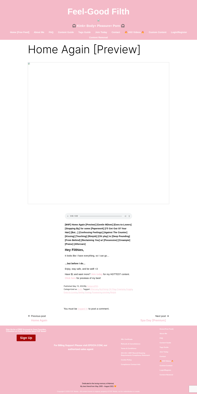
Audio (80, 289)
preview (105, 292)
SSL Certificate (126, 339)
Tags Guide (84, 32)
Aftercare (94, 289)
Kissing (88, 292)
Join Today (101, 32)
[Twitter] (79, 356)
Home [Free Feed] (19, 32)
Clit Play (112, 289)
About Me (39, 32)
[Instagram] (88, 356)
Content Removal (98, 37)
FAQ (51, 32)
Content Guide (66, 32)
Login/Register (179, 32)
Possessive (96, 292)
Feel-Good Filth (98, 11)
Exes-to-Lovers (70, 292)
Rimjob (113, 292)
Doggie (129, 289)
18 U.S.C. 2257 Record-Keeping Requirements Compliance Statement (135, 354)
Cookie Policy (126, 360)
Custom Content (157, 32)
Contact (116, 32)
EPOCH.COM (95, 345)
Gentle (81, 292)
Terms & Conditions (128, 348)
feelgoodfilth (92, 286)
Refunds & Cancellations (130, 344)
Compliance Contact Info (130, 364)
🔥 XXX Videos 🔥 (134, 32)
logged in (83, 308)
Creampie (121, 289)
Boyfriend (103, 289)
